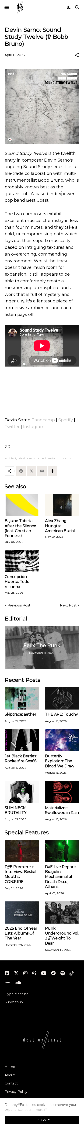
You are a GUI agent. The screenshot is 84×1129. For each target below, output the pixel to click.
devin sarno (27, 458)
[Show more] (52, 471)
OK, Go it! (42, 1120)
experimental (47, 458)
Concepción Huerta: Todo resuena (17, 582)
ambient (10, 458)
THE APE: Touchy (61, 714)
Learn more (33, 1110)
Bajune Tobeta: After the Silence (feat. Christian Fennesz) (20, 528)
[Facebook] (21, 471)
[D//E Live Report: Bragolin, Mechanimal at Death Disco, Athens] (62, 851)
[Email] (42, 471)
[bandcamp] (53, 973)
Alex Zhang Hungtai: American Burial (60, 526)
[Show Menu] (6, 7)
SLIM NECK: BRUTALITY (15, 810)
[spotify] (62, 973)
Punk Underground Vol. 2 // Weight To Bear (62, 935)
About (10, 1075)
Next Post (68, 605)
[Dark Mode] (69, 7)
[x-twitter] (16, 973)
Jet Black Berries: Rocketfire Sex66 (21, 758)
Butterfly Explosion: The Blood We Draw (59, 761)
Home (10, 1067)
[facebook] (7, 973)
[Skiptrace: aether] (22, 698)
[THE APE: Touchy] (62, 698)
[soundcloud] (18, 982)
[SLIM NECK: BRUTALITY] (22, 792)
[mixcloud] (7, 982)
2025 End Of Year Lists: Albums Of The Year (21, 933)
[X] (31, 471)
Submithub (14, 1002)
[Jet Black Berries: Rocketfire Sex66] (22, 740)
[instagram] (25, 973)
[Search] (78, 7)
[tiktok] (72, 973)
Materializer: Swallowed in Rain (62, 810)
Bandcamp (43, 420)
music (63, 458)
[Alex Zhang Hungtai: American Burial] (62, 505)
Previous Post (18, 605)
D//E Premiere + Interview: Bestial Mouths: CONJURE (20, 874)
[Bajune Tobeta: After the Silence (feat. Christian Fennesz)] (22, 505)
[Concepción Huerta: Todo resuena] (22, 561)
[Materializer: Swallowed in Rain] (62, 792)
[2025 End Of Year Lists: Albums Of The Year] (22, 912)
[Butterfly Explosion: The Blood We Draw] (62, 740)
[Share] (76, 55)
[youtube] (43, 973)
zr (71, 458)
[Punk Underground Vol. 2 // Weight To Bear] (62, 912)
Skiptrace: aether (20, 714)
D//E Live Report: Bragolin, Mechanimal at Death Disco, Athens (60, 877)
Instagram (34, 426)
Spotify (65, 420)
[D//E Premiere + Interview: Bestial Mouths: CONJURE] (22, 851)
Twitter (12, 426)
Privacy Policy (16, 1092)
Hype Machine (16, 994)
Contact (11, 1083)
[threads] (34, 973)
